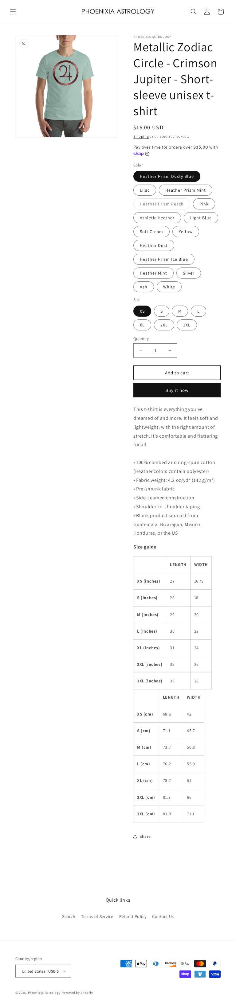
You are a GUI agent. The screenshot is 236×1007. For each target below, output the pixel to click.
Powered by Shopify (77, 992)
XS (142, 311)
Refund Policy (133, 916)
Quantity (141, 338)
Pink (204, 204)
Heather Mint (153, 273)
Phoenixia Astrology (44, 992)
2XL (164, 325)
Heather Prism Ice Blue (164, 259)
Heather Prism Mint (185, 190)
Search (69, 916)
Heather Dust (154, 245)
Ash (144, 287)
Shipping (141, 136)
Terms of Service (97, 916)
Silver (189, 273)
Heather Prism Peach (165, 205)
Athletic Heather (157, 218)
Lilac (145, 190)
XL (142, 325)
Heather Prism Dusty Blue (167, 176)
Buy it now (177, 390)
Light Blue (201, 218)
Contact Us (163, 916)
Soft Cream (151, 231)
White (169, 287)
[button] (13, 11)
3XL (187, 325)
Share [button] (145, 836)
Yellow (186, 231)
